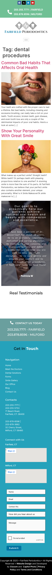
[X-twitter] (24, 3)
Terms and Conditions (31, 569)
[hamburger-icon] (26, 40)
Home (8, 365)
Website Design (24, 563)
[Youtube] (33, 3)
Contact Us (10, 391)
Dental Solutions (13, 373)
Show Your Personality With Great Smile (22, 133)
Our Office (10, 384)
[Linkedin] (28, 3)
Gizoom (14, 566)
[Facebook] (19, 3)
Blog (7, 388)
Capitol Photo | (30, 566)
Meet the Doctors (13, 369)
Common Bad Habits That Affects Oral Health (25, 65)
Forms (8, 376)
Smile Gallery (11, 380)
